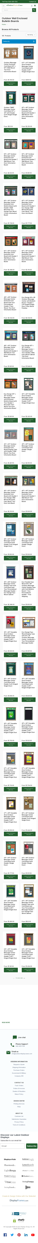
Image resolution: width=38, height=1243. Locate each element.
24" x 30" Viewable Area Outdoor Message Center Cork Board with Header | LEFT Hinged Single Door (10, 953)
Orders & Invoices (19, 1088)
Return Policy (19, 1094)
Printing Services (19, 1104)
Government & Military (19, 1073)
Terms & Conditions (19, 1125)
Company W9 (19, 1076)
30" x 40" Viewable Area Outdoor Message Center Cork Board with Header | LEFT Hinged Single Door (28, 683)
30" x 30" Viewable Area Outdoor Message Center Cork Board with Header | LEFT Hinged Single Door (28, 728)
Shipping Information (19, 1067)
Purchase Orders (19, 1070)
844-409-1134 (12, 1)
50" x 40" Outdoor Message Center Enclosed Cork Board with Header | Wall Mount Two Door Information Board (28, 256)
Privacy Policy (19, 1122)
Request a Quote (19, 1064)
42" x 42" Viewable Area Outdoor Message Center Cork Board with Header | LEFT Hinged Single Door (28, 398)
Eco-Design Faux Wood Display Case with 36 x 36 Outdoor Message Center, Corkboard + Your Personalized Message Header (29, 637)
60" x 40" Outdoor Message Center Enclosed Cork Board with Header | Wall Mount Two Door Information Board (10, 159)
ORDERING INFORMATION (19, 1061)
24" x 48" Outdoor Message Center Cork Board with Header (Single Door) (28, 861)
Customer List (19, 1116)
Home (4, 24)
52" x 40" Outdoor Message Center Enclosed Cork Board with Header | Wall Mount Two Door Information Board (10, 256)
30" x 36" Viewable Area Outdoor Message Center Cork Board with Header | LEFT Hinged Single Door (10, 728)
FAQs (19, 1106)
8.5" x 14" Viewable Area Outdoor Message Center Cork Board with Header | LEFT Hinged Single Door (28, 67)
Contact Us (32, 1)
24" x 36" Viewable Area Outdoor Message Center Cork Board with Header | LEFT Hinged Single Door (10, 905)
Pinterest (19, 1235)
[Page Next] (24, 978)
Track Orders (19, 1085)
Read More (6, 1022)
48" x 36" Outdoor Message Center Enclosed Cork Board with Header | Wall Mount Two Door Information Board (10, 351)
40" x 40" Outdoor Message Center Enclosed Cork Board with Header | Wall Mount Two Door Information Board (28, 496)
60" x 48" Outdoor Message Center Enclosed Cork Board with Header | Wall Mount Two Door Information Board (28, 113)
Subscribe (31, 1146)
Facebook (5, 1235)
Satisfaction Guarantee (19, 1119)
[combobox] (19, 10)
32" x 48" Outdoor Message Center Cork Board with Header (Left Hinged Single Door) (11, 682)
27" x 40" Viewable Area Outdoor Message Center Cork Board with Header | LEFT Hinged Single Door (28, 772)
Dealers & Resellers (19, 1091)
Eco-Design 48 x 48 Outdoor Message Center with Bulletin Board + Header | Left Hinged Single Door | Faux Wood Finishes (28, 303)
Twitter (12, 1235)
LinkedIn (26, 1235)
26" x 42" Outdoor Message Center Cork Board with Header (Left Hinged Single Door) (29, 816)
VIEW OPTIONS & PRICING (10, 83)
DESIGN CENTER (19, 1101)
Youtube (33, 1235)
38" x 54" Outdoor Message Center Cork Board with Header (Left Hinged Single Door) (11, 542)
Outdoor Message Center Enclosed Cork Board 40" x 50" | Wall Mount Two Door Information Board (10, 67)
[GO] (34, 10)
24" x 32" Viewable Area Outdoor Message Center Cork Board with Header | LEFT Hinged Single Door (28, 953)
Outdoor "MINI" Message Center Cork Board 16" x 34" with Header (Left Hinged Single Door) (10, 112)
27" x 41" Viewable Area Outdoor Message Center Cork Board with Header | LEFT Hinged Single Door (10, 772)
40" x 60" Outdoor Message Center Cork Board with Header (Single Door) (28, 447)
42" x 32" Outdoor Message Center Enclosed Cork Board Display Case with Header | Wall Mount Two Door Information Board (10, 449)
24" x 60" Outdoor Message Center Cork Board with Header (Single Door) (10, 861)
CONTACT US (19, 1082)
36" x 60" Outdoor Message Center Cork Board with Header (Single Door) (28, 542)
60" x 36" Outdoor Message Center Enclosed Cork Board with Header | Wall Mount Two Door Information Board (28, 159)
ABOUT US (19, 1113)
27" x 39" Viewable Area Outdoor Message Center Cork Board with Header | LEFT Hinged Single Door (10, 817)
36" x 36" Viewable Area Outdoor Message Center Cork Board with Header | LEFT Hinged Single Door (10, 636)
